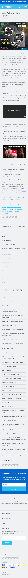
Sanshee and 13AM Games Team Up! (11, 455)
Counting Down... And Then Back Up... (12, 302)
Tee (8, 211)
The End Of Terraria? (7, 349)
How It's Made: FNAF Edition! (9, 325)
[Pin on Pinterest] (10, 217)
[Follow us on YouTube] (11, 465)
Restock (20, 209)
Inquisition (4, 209)
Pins (16, 209)
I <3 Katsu (4, 298)
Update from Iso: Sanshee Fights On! (11, 394)
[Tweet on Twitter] (13, 217)
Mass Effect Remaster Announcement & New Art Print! (13, 344)
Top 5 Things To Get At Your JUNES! (11, 378)
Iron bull (10, 209)
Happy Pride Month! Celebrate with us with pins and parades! (13, 425)
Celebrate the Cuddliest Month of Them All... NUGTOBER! (14, 411)
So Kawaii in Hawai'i (7, 286)
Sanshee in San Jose (7, 270)
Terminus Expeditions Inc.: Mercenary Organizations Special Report (12, 311)
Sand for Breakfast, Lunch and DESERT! (12, 362)
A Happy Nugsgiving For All (9, 339)
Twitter (4, 197)
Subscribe (14, 489)
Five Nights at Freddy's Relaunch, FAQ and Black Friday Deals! (13, 334)
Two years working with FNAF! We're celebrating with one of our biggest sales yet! (14, 438)
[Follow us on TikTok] (14, 465)
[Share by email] (16, 217)
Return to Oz (5, 294)
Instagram (10, 197)
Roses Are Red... (6, 274)
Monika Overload (6, 240)
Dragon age (5, 207)
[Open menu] (2, 7)
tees (13, 182)
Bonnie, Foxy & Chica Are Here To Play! (12, 321)
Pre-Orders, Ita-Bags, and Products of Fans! (13, 416)
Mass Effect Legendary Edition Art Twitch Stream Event (13, 316)
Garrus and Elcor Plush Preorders (11, 374)
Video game (16, 211)
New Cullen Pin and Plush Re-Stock (11, 398)
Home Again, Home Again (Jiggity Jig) (12, 290)
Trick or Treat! (5, 353)
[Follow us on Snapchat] (17, 465)
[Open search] (19, 7)
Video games (5, 213)
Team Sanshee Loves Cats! (9, 434)
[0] (25, 7)
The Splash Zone (6, 262)
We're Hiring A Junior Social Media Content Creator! (13, 249)
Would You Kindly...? (7, 390)
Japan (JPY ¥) (5, 550)
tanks (8, 182)
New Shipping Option (7, 406)
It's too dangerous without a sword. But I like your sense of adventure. (13, 357)
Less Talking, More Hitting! (9, 382)
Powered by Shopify (6, 574)
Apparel (7, 205)
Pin (14, 209)
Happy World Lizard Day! (8, 244)
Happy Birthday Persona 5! (9, 366)
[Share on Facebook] (7, 217)
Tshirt (10, 211)
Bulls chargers (18, 205)
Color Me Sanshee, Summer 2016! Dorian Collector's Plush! (13, 444)
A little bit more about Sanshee (10, 420)
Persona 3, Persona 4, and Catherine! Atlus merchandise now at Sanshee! (13, 450)
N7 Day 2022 (5, 306)
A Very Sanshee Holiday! (8, 430)
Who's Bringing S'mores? (8, 258)
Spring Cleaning (6, 282)
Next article (22, 226)
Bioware (12, 205)
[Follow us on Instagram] (8, 465)
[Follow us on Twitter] (6, 465)
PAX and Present (6, 370)
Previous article (7, 226)
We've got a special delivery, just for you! (12, 329)
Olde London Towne (7, 266)
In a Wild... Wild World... (8, 386)
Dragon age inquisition (14, 207)
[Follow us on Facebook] (3, 465)
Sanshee (4, 211)
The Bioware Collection (14, 199)
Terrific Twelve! (6, 278)
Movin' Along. (5, 402)
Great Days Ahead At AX (8, 254)
